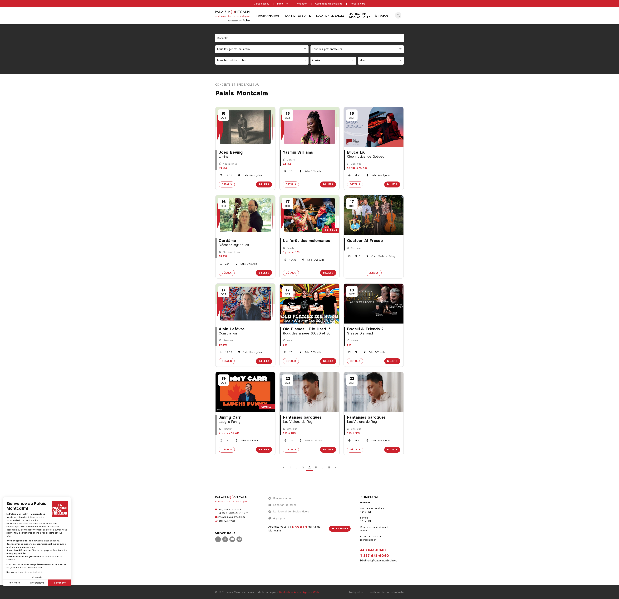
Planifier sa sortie (297, 15)
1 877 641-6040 (374, 556)
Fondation (301, 3)
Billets (265, 184)
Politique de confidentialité (387, 592)
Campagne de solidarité (329, 3)
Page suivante (335, 467)
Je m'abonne (339, 528)
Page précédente (283, 467)
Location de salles (330, 15)
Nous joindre (358, 3)
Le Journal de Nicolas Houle (291, 511)
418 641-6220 (226, 521)
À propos (381, 15)
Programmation (267, 15)
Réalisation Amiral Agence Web (299, 592)
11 (329, 467)
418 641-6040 (373, 550)
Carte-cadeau (261, 3)
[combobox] (262, 49)
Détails (228, 184)
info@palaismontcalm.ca (232, 517)
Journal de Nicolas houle (359, 16)
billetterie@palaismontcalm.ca (378, 560)
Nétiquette (356, 592)
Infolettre (282, 3)
